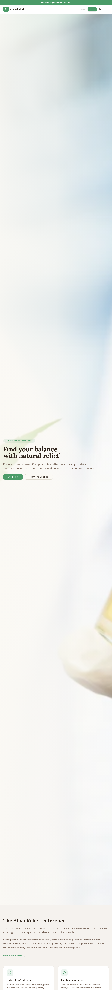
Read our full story (12, 955)
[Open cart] (100, 9)
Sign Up (92, 9)
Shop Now (13, 476)
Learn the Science (38, 476)
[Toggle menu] (106, 9)
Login (83, 9)
